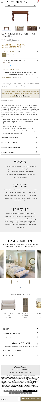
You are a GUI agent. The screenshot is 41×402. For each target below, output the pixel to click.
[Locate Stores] (7, 2)
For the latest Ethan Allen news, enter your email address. (20, 346)
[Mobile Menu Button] (2, 2)
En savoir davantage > (23, 96)
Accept (30, 391)
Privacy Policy (5, 386)
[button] (38, 2)
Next (39, 28)
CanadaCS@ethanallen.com (23, 372)
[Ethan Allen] (20, 1)
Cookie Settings (13, 391)
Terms (15, 386)
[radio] (4, 64)
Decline (20, 393)
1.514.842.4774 (24, 370)
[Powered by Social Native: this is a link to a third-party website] (20, 288)
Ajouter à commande (31, 399)
